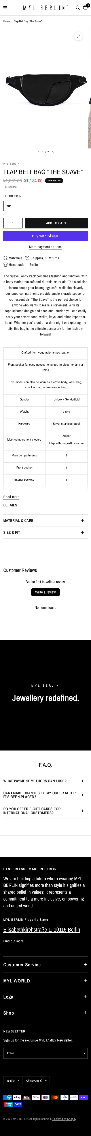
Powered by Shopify (64, 1119)
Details (10, 505)
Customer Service (22, 964)
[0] (85, 7)
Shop (8, 1013)
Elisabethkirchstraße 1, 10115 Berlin (41, 929)
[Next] (53, 152)
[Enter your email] (83, 1053)
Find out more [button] (13, 941)
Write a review (45, 592)
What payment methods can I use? (35, 780)
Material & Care (18, 520)
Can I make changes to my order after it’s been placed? (39, 794)
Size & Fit (11, 532)
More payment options (45, 247)
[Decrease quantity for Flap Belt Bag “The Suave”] (7, 223)
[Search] (78, 7)
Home (6, 21)
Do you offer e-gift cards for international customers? (32, 810)
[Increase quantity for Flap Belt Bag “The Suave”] (19, 223)
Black (8, 206)
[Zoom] (78, 36)
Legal (9, 996)
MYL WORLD (16, 980)
